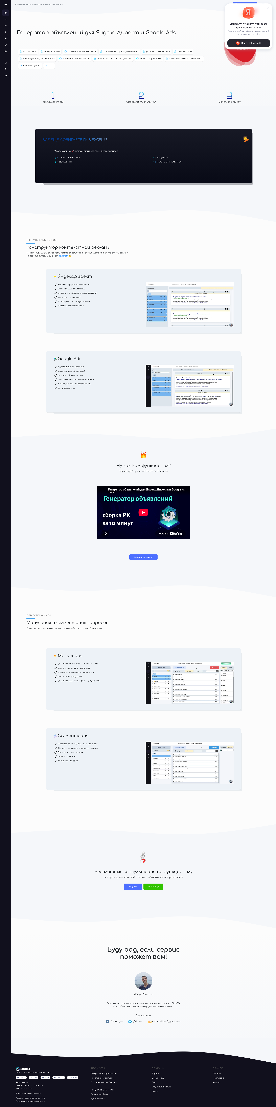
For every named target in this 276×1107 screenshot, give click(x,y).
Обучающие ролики (161, 1087)
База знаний (158, 1078)
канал (74, 1078)
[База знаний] (5, 69)
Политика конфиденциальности (30, 1101)
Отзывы (217, 1073)
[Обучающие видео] (5, 75)
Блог (154, 1082)
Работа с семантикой (102, 1078)
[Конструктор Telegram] (5, 25)
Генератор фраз (99, 1094)
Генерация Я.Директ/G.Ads (104, 1073)
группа (59, 1078)
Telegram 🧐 (65, 256)
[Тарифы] (5, 32)
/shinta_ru (117, 1021)
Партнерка (218, 1078)
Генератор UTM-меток (102, 1090)
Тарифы (155, 1073)
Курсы (155, 1091)
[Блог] (5, 63)
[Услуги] (5, 51)
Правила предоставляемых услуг (30, 1098)
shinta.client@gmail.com (166, 1021)
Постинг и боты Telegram (104, 1082)
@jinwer (138, 1021)
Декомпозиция (98, 1099)
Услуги (216, 1082)
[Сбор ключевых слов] (5, 19)
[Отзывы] (5, 38)
